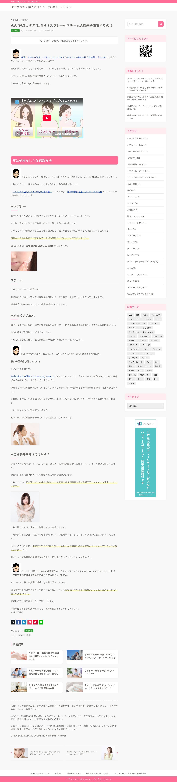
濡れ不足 (132, 374)
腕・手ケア (133, 248)
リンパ (148, 362)
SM (137, 315)
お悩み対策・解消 (137, 164)
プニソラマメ (134, 353)
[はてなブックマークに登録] (24, 622)
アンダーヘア (134, 319)
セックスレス (148, 332)
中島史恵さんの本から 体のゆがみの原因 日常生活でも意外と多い (144, 89)
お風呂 (145, 315)
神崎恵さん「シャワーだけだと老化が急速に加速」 (144, 107)
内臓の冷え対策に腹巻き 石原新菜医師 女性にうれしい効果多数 (145, 98)
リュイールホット (135, 362)
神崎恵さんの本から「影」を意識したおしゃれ (144, 116)
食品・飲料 (134, 183)
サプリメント (134, 327)
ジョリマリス (134, 332)
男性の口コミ (145, 374)
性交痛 (157, 366)
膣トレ (131, 379)
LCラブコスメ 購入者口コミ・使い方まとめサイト (41, 7)
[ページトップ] (171, 776)
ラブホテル (133, 357)
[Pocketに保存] (29, 622)
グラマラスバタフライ (137, 323)
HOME (15, 20)
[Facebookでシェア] (18, 622)
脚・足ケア (133, 255)
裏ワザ (140, 379)
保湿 (28, 635)
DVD (131, 190)
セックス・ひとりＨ (137, 274)
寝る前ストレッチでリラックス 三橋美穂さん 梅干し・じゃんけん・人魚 (144, 79)
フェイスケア (134, 349)
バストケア (134, 235)
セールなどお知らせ (137, 138)
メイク (21, 635)
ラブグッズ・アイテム (138, 170)
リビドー (132, 203)
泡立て (140, 370)
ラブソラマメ (148, 353)
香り (155, 379)
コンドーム (133, 196)
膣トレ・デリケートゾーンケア (142, 261)
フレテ (145, 349)
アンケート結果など (137, 287)
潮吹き (149, 370)
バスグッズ (133, 345)
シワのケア (147, 327)
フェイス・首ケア (137, 222)
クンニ (157, 319)
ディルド (132, 336)
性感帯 (131, 370)
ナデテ (131, 340)
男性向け (132, 209)
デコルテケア (145, 336)
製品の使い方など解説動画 (140, 294)
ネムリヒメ (142, 340)
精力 (155, 374)
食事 (148, 379)
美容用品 (24, 20)
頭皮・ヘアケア (136, 216)
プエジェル (156, 349)
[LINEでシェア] (41, 622)
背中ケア (132, 242)
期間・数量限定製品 (137, 151)
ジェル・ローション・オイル (141, 177)
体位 (157, 362)
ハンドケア (154, 340)
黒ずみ (131, 268)
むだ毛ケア (156, 315)
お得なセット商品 (137, 145)
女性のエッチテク (144, 366)
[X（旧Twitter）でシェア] (13, 622)
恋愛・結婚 (133, 281)
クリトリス (147, 319)
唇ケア (131, 229)
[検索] (161, 24)
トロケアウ (158, 336)
